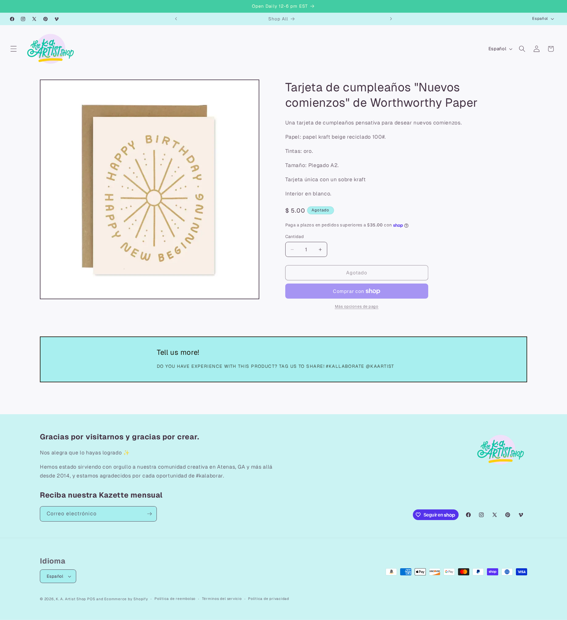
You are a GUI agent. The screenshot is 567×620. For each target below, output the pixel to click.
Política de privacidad (268, 598)
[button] (13, 49)
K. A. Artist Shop (71, 599)
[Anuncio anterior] (176, 19)
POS (91, 599)
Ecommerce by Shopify (126, 599)
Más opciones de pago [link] (357, 306)
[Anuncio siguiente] (390, 19)
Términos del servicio (222, 598)
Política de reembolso (174, 598)
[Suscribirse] (149, 514)
